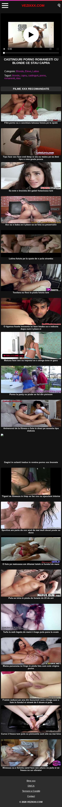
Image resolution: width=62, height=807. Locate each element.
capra (24, 75)
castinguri (33, 75)
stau (18, 78)
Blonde (20, 71)
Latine (35, 71)
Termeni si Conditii (31, 791)
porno (43, 75)
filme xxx (31, 780)
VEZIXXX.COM (33, 5)
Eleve (28, 71)
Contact (31, 796)
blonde (16, 75)
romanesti (9, 78)
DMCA (31, 786)
